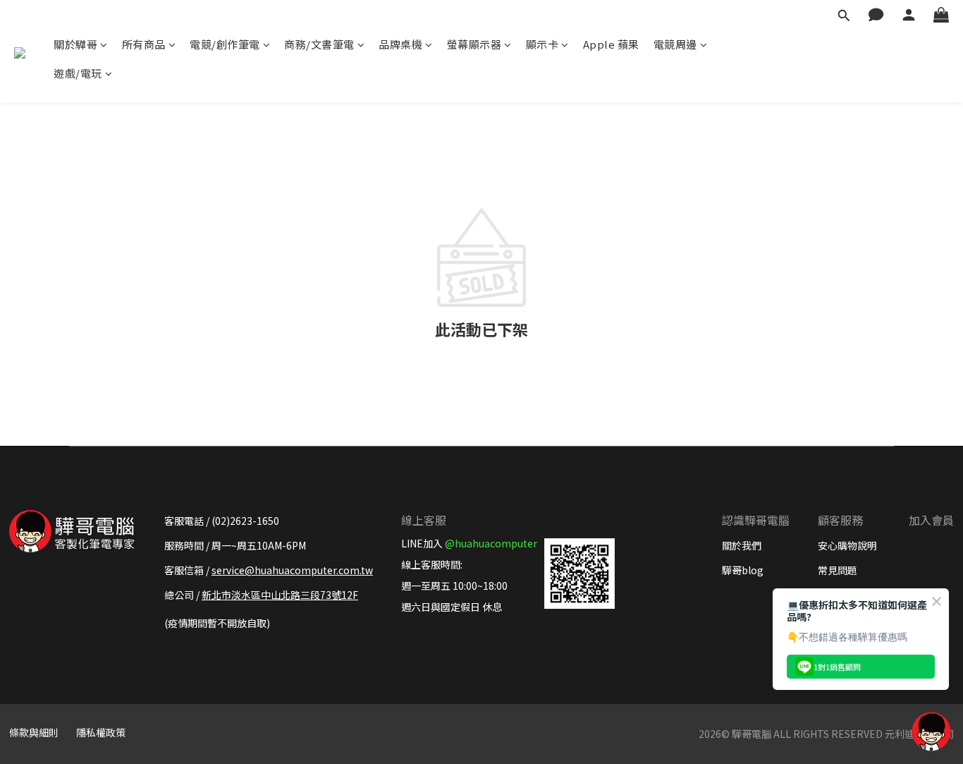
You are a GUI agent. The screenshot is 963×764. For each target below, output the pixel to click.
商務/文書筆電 (319, 44)
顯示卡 (542, 44)
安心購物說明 (847, 545)
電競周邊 (675, 44)
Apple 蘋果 (611, 44)
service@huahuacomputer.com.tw (292, 570)
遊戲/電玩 (78, 73)
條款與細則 (34, 732)
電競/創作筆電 (225, 44)
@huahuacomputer (491, 543)
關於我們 (741, 545)
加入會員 (931, 519)
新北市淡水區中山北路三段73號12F (280, 595)
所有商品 (144, 44)
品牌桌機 (400, 44)
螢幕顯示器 (474, 44)
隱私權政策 (100, 732)
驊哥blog (742, 570)
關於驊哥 (75, 44)
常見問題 (837, 570)
